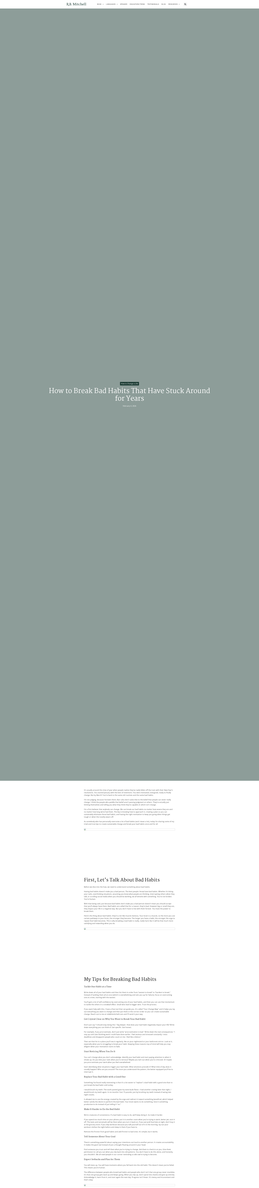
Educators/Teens (137, 4)
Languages (111, 4)
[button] (185, 4)
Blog (164, 4)
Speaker (123, 4)
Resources (173, 4)
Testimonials (153, 4)
